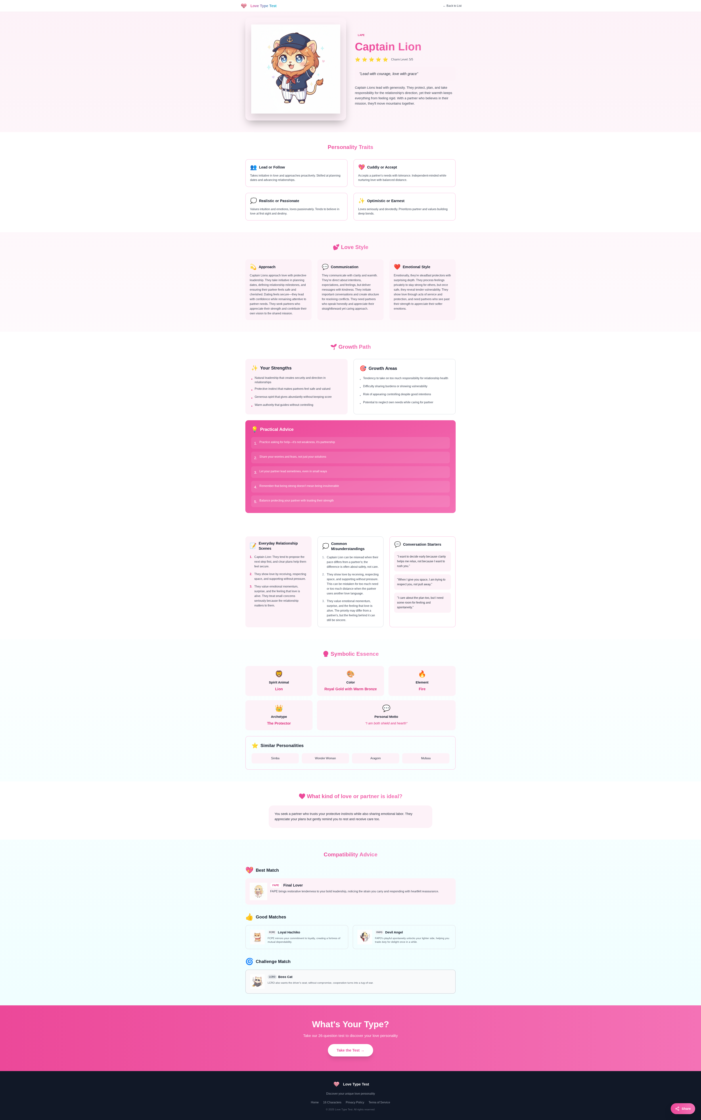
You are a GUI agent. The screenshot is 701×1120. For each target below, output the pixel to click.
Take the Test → (350, 1050)
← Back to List (452, 5)
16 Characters (332, 1102)
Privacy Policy (355, 1102)
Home (315, 1102)
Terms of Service (379, 1102)
